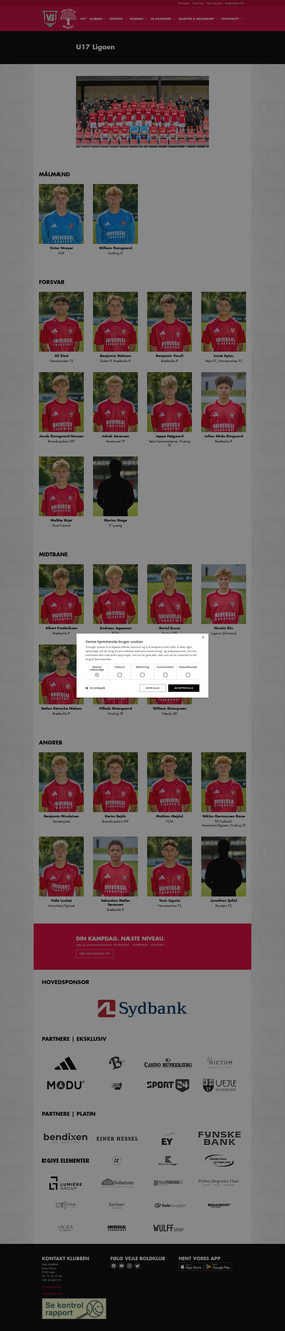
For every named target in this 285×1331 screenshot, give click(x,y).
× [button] (203, 637)
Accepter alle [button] (183, 688)
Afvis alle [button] (152, 688)
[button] (95, 688)
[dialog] (142, 665)
